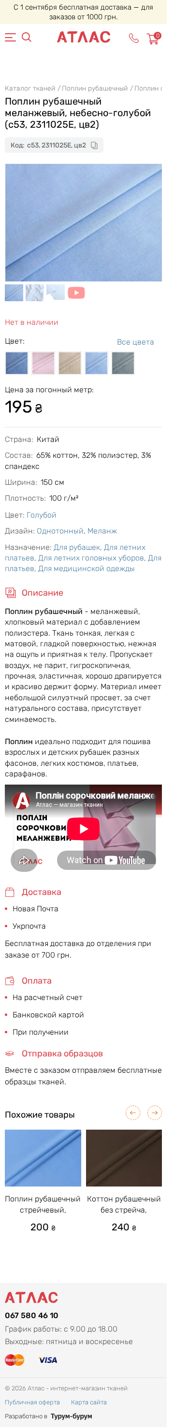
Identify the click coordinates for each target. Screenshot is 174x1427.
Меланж (102, 530)
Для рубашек (77, 547)
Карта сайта (89, 1402)
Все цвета (135, 342)
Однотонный (60, 530)
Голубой (42, 515)
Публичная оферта (32, 1402)
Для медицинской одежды (86, 568)
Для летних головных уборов (91, 557)
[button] (133, 1113)
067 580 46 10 (31, 1315)
